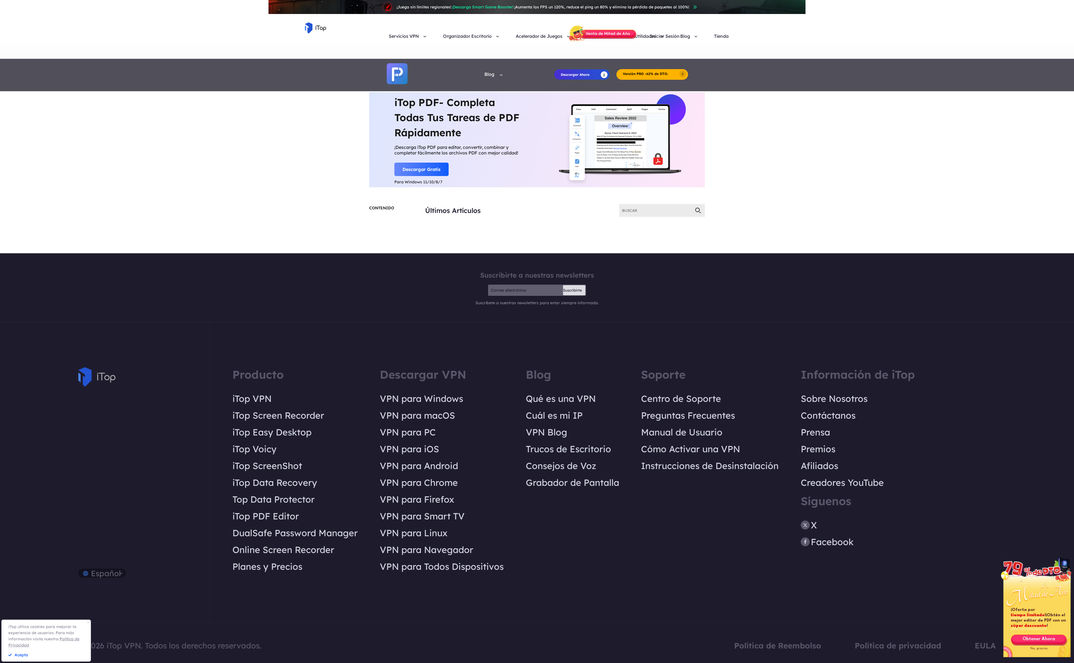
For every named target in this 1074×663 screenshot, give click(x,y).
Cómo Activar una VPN (690, 449)
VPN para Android (419, 465)
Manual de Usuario (681, 432)
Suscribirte (572, 290)
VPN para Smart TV (422, 516)
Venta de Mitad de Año (608, 33)
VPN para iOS (409, 449)
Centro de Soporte (681, 398)
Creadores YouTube (842, 482)
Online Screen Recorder (283, 549)
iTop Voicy (254, 449)
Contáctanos (828, 415)
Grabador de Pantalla (572, 482)
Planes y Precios (267, 566)
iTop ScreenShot (267, 465)
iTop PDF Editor (265, 516)
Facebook (832, 541)
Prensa (815, 432)
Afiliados (819, 465)
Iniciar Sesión (665, 36)
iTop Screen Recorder (278, 415)
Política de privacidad (898, 645)
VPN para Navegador (426, 549)
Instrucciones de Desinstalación (710, 465)
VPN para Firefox (417, 499)
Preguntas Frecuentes (688, 415)
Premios (818, 449)
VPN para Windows (421, 398)
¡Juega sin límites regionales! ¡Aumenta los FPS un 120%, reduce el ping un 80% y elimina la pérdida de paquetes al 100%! (543, 7)
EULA (985, 645)
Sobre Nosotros (834, 398)
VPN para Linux (413, 532)
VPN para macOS (417, 415)
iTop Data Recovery (274, 482)
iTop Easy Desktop (272, 432)
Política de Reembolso (777, 645)
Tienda (721, 36)
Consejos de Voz (561, 465)
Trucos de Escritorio (568, 449)
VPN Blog (546, 432)
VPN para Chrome (419, 482)
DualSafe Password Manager (295, 532)
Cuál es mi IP (554, 415)
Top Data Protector (273, 499)
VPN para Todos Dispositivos (442, 566)
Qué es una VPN (561, 398)
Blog (489, 74)
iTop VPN (252, 398)
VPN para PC (408, 432)
